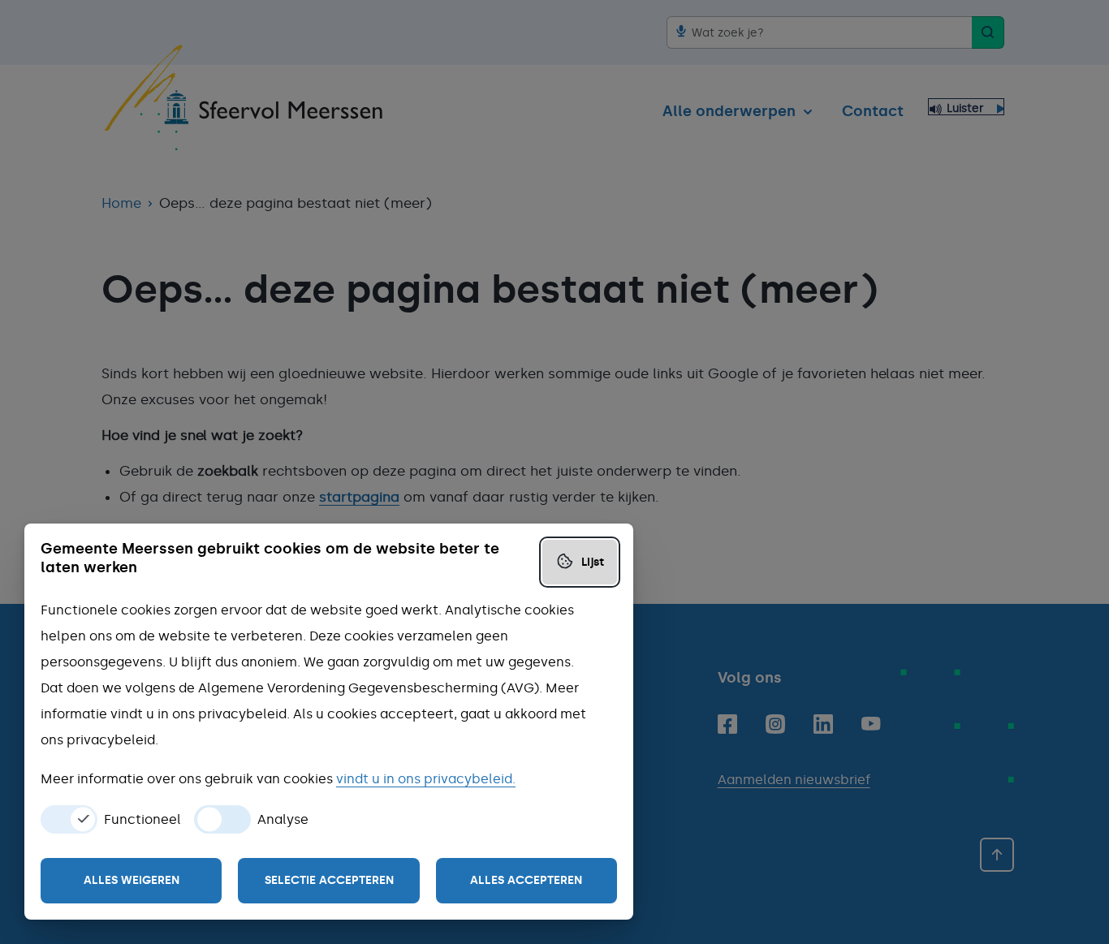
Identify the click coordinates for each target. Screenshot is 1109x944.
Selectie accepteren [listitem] (329, 880)
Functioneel (142, 820)
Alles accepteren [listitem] (526, 880)
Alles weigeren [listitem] (131, 880)
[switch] (69, 819)
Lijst (592, 562)
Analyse (283, 820)
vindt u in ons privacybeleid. (426, 779)
